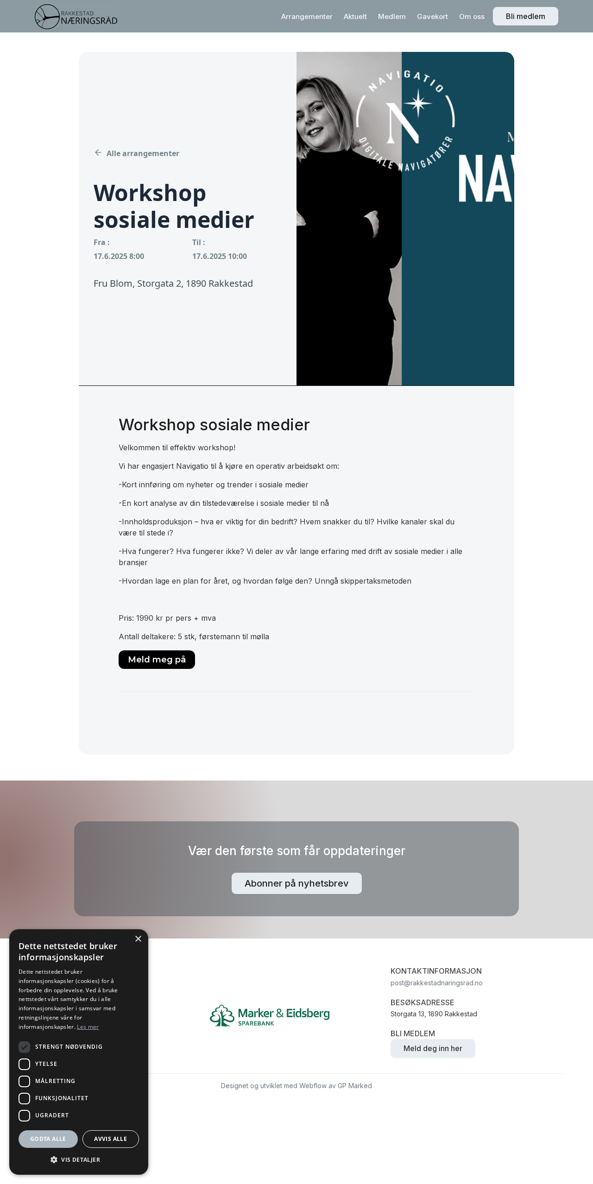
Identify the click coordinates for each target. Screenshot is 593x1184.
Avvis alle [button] (110, 1139)
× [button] (137, 939)
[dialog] (78, 1052)
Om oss (472, 16)
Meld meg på (157, 660)
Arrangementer (307, 16)
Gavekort (432, 16)
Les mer (88, 1027)
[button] (79, 1159)
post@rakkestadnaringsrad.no (437, 983)
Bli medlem (525, 16)
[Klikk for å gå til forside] (76, 16)
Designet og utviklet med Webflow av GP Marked (296, 1086)
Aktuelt (355, 16)
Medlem (392, 16)
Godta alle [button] (48, 1139)
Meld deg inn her (433, 1048)
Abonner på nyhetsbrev (297, 883)
